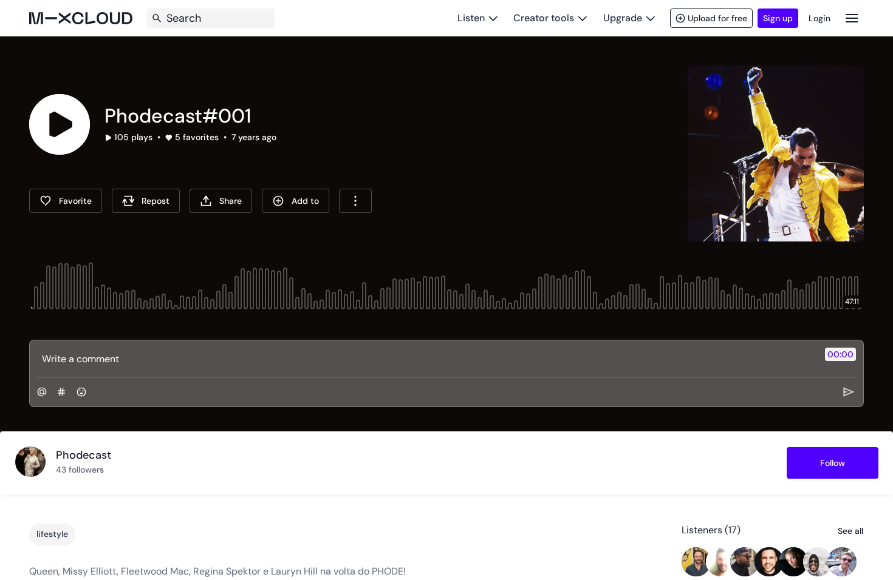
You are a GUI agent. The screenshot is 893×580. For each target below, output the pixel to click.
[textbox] (426, 358)
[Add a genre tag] (61, 392)
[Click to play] (59, 124)
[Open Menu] (851, 18)
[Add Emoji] (81, 392)
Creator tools (543, 18)
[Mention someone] (42, 392)
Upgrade (622, 18)
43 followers (80, 469)
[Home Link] (80, 18)
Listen (471, 18)
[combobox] (355, 201)
